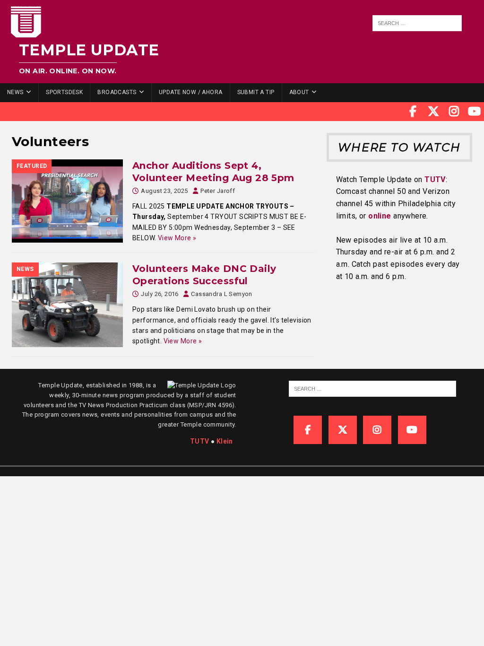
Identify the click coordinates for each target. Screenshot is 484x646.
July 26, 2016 (159, 293)
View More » (177, 238)
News (15, 92)
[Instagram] (454, 111)
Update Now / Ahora (191, 92)
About (299, 92)
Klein (224, 441)
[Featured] (67, 201)
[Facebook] (413, 111)
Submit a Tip (256, 92)
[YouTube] (474, 111)
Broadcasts (116, 92)
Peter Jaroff (217, 190)
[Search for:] (417, 23)
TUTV (435, 179)
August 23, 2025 (164, 190)
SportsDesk (64, 92)
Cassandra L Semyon (221, 293)
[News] (67, 304)
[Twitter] (433, 111)
